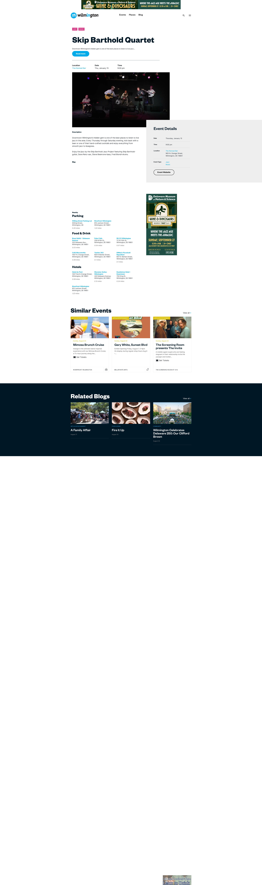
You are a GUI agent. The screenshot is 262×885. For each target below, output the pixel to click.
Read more (80, 54)
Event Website (164, 172)
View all (186, 313)
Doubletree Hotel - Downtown (124, 273)
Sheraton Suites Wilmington (100, 273)
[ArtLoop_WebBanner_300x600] (161, 224)
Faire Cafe (98, 238)
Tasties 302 (99, 253)
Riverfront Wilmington (102, 221)
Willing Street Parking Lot (82, 221)
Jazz (167, 162)
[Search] (184, 15)
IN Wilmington (84, 15)
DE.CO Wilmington (124, 238)
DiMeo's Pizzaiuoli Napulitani (123, 254)
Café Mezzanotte (78, 253)
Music (168, 164)
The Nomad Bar (79, 68)
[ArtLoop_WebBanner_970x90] (131, 4)
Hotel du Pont (77, 272)
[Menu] (190, 15)
